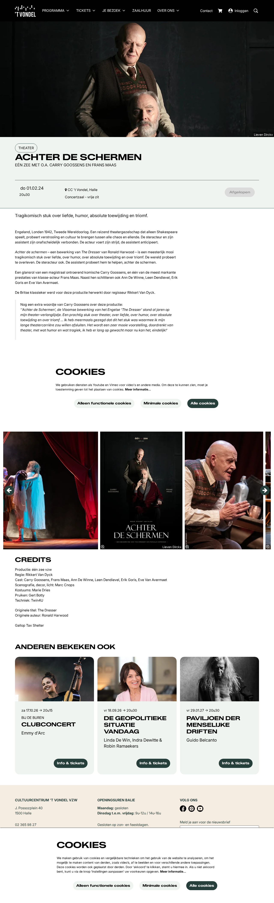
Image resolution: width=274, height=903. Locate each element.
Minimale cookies (161, 403)
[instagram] (191, 808)
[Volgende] (265, 490)
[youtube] (200, 808)
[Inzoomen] (102, 546)
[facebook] (183, 808)
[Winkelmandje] (220, 10)
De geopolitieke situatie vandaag (135, 725)
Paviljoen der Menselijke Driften (213, 725)
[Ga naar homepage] (28, 11)
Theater (26, 148)
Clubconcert (48, 724)
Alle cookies (203, 403)
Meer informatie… (138, 389)
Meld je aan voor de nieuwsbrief (205, 822)
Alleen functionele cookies (104, 403)
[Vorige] (9, 490)
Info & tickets (70, 763)
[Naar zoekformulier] (256, 10)
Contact (206, 11)
